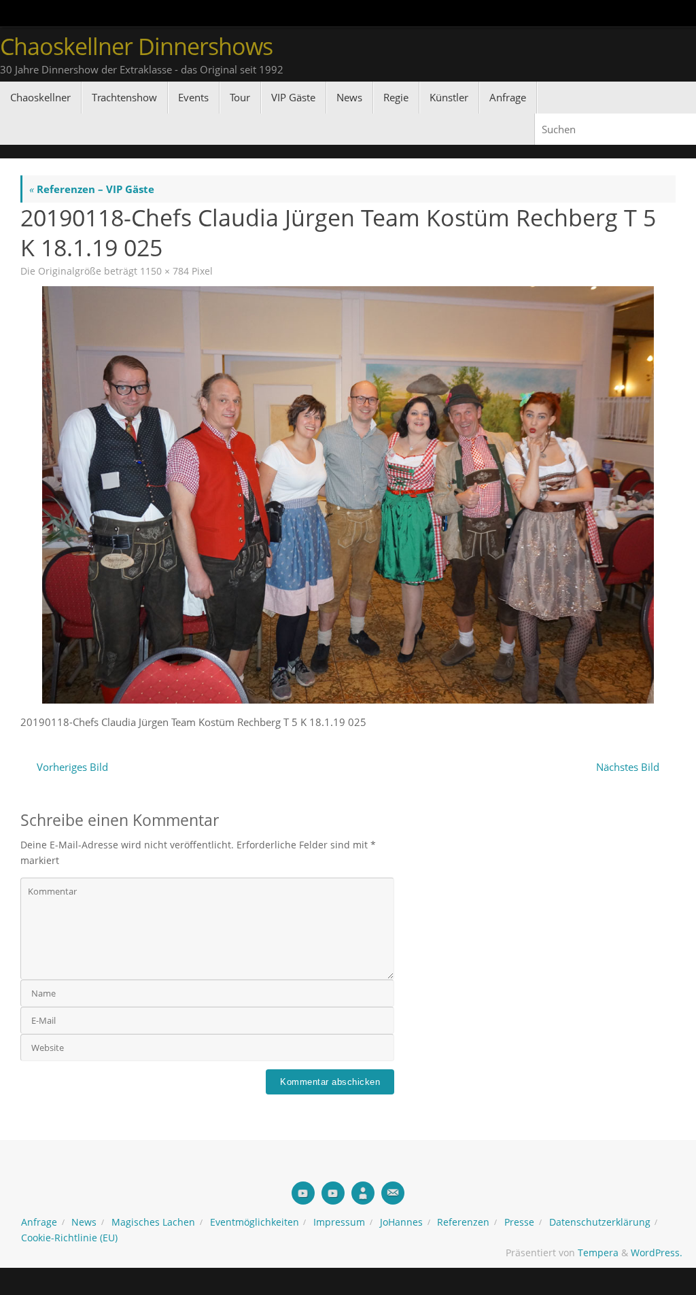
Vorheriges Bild (72, 767)
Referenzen (463, 1222)
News (84, 1222)
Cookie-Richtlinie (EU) (69, 1238)
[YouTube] (303, 1193)
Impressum (339, 1222)
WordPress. (656, 1253)
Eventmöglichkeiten (254, 1222)
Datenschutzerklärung (599, 1222)
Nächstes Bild (627, 767)
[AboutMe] (363, 1193)
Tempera (598, 1253)
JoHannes (401, 1222)
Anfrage (39, 1222)
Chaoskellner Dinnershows (136, 46)
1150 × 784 (164, 271)
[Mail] (392, 1193)
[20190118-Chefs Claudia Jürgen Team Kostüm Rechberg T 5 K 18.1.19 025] (348, 495)
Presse (519, 1222)
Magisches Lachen (153, 1222)
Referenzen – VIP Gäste (91, 189)
